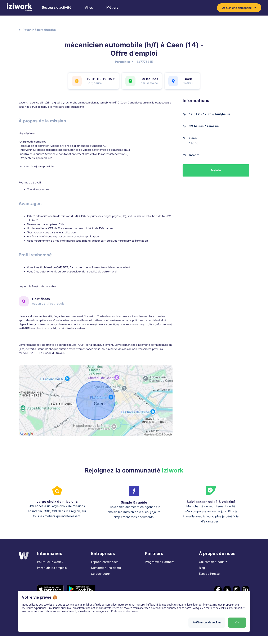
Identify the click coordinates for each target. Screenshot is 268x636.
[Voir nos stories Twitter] (227, 589)
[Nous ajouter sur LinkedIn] (245, 589)
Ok (237, 622)
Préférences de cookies (207, 622)
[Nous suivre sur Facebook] (218, 589)
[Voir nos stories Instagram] (236, 589)
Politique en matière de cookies (210, 608)
